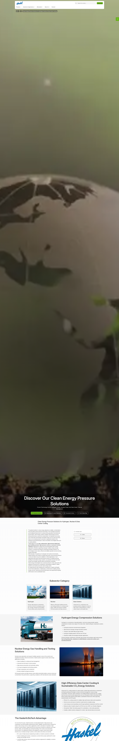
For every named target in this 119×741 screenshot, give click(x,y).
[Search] (76, 3)
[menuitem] (19, 7)
